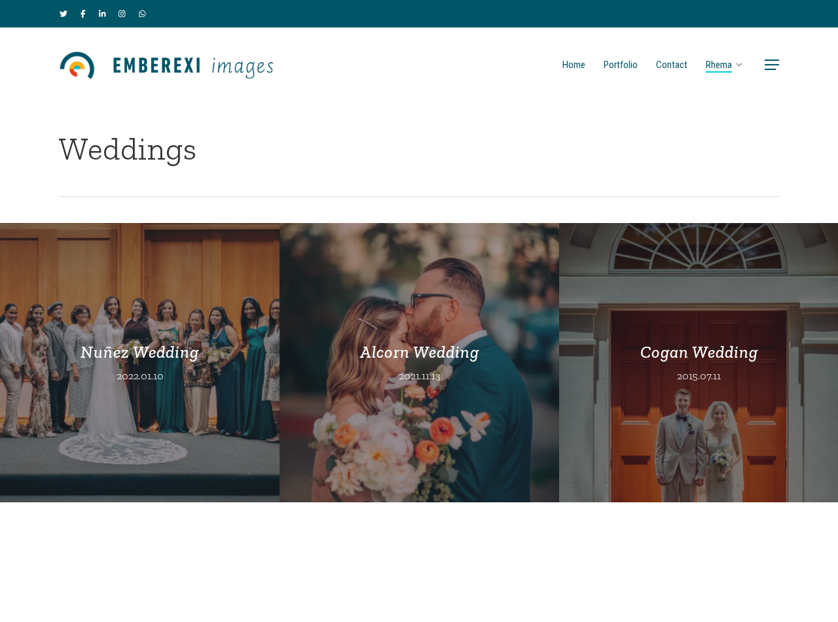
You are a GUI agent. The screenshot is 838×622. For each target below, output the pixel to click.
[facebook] (83, 14)
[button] (772, 65)
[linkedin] (102, 14)
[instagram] (122, 14)
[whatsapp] (142, 14)
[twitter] (63, 14)
